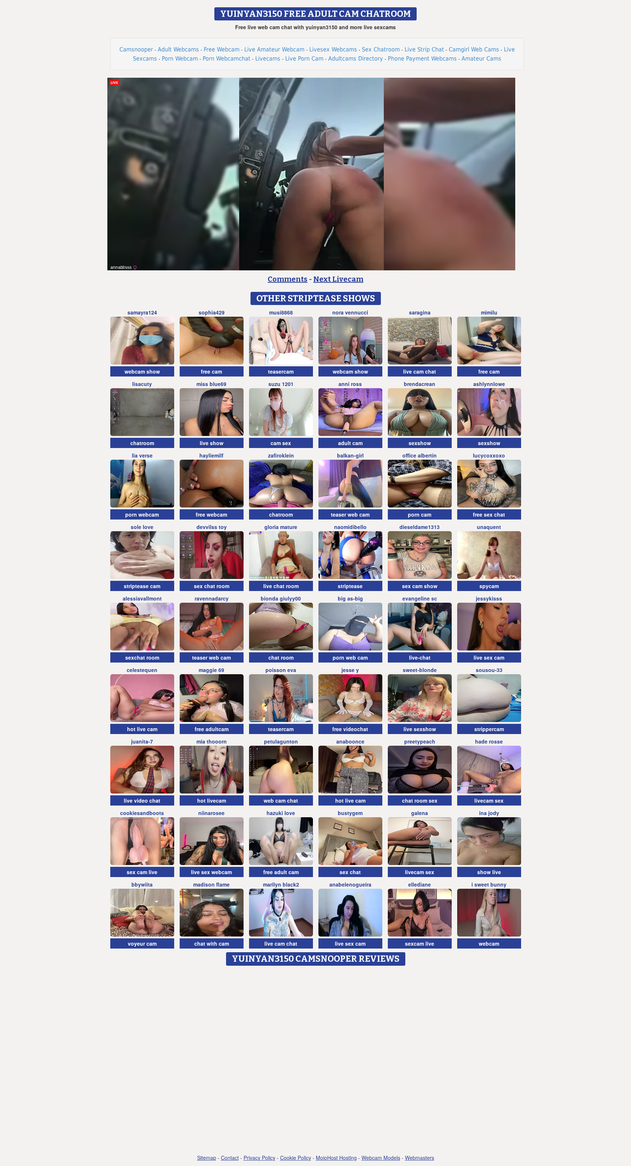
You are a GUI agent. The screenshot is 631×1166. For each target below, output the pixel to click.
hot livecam (211, 800)
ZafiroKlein (281, 455)
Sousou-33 (489, 669)
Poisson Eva (280, 669)
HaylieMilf (211, 455)
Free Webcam (222, 49)
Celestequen (142, 669)
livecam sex (489, 800)
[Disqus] (315, 1060)
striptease (350, 586)
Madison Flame (211, 884)
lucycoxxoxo (489, 455)
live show (211, 443)
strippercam (489, 729)
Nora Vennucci (350, 312)
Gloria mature (280, 526)
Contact (230, 1157)
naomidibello (350, 526)
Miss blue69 (211, 383)
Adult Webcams (178, 49)
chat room (281, 657)
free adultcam (212, 729)
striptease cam (142, 586)
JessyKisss (489, 598)
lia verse (142, 455)
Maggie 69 (211, 669)
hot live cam (142, 729)
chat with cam (211, 943)
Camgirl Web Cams (474, 49)
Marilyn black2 (281, 884)
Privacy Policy (259, 1157)
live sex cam (489, 657)
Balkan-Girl (350, 455)
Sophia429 (212, 312)
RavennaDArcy (212, 598)
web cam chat (281, 800)
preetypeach (419, 741)
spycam (489, 586)
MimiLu (489, 312)
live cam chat (419, 371)
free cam (211, 371)
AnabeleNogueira (350, 884)
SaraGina (420, 312)
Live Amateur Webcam (274, 49)
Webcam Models (381, 1157)
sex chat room (211, 586)
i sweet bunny (488, 884)
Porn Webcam (180, 58)
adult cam (350, 443)
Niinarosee (211, 812)
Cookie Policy (295, 1157)
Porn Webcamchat (227, 58)
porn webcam (142, 514)
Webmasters (419, 1157)
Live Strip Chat (424, 49)
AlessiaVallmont (142, 598)
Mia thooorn (211, 741)
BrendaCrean (419, 383)
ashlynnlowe (489, 383)
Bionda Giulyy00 (281, 598)
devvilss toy (211, 526)
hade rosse (489, 741)
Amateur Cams (481, 58)
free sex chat (489, 514)
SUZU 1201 (281, 383)
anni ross (350, 383)
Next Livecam (338, 279)
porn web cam (350, 657)
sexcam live (419, 943)
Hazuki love (281, 812)
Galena (419, 812)
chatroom (142, 443)
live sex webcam (211, 872)
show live (489, 872)
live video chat (142, 800)
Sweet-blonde (420, 669)
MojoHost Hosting (336, 1157)
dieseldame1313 (419, 526)
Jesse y (350, 669)
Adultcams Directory (355, 58)
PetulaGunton (281, 741)
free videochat (350, 729)
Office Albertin (419, 455)
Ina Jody (489, 812)
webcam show (142, 371)
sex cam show (419, 586)
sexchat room (142, 657)
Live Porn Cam (304, 58)
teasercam (281, 371)
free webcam (211, 514)
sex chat (350, 872)
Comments (287, 279)
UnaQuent (489, 526)
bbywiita (142, 884)
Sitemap (206, 1157)
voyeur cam (142, 943)
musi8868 (281, 312)
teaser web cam (350, 514)
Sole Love (142, 526)
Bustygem (350, 812)
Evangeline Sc (419, 598)
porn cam (419, 514)
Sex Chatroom (381, 49)
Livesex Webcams (333, 49)
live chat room (281, 586)
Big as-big (350, 598)
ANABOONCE (350, 741)
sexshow (420, 443)
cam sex (281, 443)
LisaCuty (142, 383)
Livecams (267, 58)
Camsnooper (136, 49)
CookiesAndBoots (142, 812)
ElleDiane (419, 884)
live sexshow (420, 729)
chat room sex (419, 800)
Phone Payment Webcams (422, 58)
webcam (489, 943)
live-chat (420, 657)
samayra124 (142, 312)
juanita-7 (142, 741)
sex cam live (142, 872)
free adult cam (281, 872)
